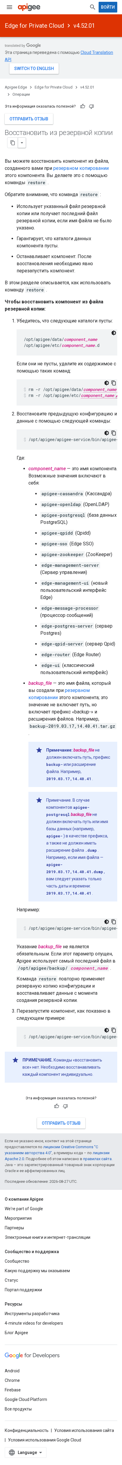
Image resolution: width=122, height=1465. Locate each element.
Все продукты (18, 1409)
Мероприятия (18, 1218)
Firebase (13, 1390)
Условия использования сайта (84, 1430)
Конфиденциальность (27, 1430)
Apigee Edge (16, 87)
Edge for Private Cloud (34, 25)
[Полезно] (82, 106)
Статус (11, 1280)
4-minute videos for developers (34, 1323)
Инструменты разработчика (32, 1313)
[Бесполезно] (91, 106)
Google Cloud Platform (26, 1399)
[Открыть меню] (9, 7)
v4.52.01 (84, 25)
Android (12, 1370)
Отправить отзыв (28, 119)
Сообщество (17, 1261)
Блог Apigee (16, 1332)
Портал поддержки (23, 1289)
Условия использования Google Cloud (44, 1440)
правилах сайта (97, 1159)
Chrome (12, 1380)
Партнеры (14, 1227)
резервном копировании (81, 168)
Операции (21, 94)
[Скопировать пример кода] (113, 383)
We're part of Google (24, 1208)
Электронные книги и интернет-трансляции (47, 1237)
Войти (108, 7)
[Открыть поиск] (92, 7)
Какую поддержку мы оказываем (37, 1270)
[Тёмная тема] (113, 332)
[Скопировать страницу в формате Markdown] (12, 143)
